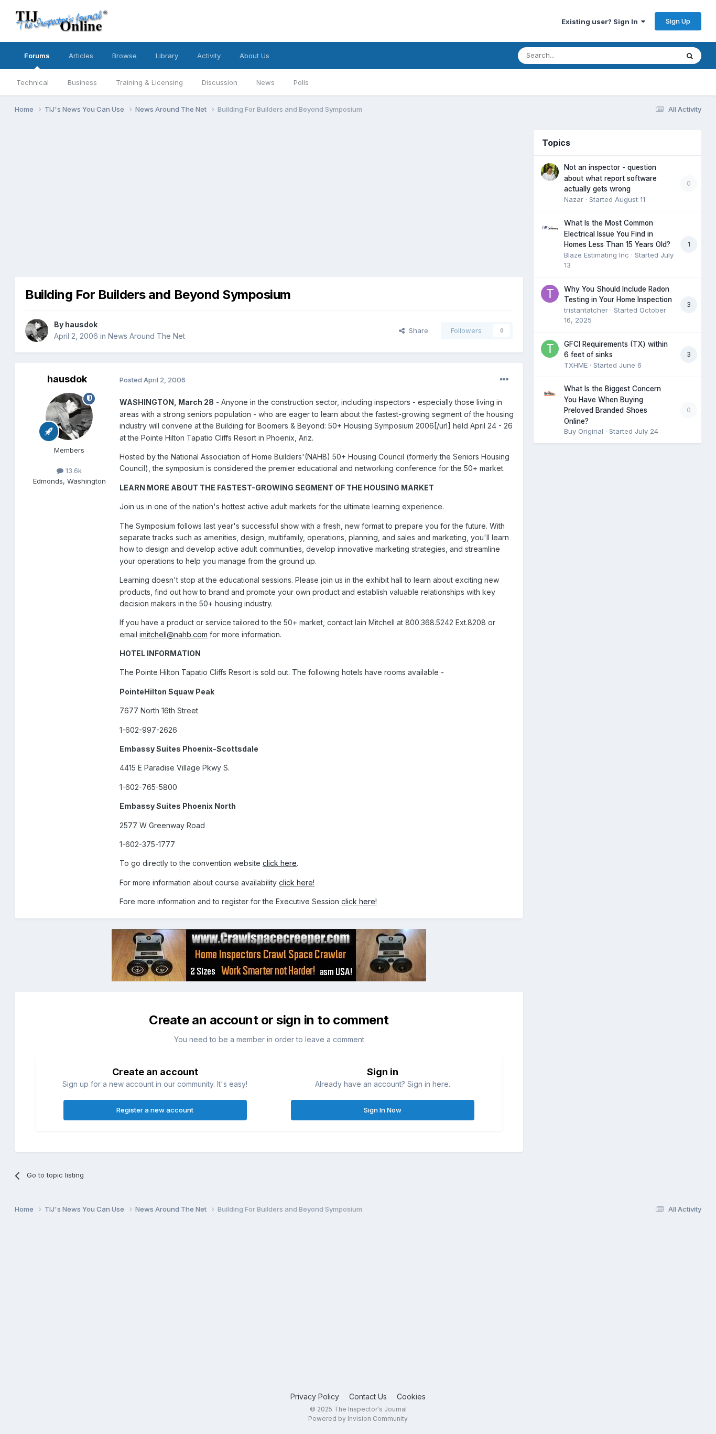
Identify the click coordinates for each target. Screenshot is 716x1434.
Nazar (573, 199)
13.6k (72, 470)
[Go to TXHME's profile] (550, 349)
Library (167, 55)
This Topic (647, 55)
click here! (296, 882)
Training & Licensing (149, 82)
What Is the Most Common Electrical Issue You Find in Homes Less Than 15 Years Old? (617, 234)
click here (280, 863)
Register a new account (154, 1110)
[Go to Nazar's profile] (550, 172)
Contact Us (368, 1396)
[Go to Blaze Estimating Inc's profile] (550, 228)
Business (82, 82)
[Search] (689, 55)
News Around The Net (146, 335)
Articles (81, 55)
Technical (32, 82)
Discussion (219, 82)
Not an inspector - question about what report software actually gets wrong (610, 178)
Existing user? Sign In (601, 21)
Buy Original (583, 431)
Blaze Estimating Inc (596, 255)
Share (416, 330)
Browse (124, 55)
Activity (209, 55)
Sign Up (678, 21)
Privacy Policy (314, 1396)
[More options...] (504, 379)
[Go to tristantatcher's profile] (550, 294)
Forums (37, 55)
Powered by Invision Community (358, 1418)
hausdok (81, 324)
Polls (301, 82)
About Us (254, 55)
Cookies (411, 1396)
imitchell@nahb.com (173, 634)
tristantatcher (586, 310)
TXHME (576, 365)
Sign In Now (383, 1110)
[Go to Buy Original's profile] (550, 393)
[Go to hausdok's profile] (36, 330)
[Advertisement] (205, 203)
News (265, 82)
